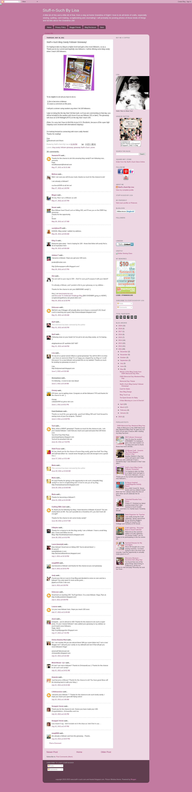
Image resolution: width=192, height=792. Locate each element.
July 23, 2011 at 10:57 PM (61, 739)
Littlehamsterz (57, 692)
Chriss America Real (59, 640)
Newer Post (52, 752)
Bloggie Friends (75, 27)
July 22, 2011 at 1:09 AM (60, 699)
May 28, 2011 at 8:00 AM (60, 234)
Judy (53, 575)
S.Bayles (55, 527)
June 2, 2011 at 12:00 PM (61, 419)
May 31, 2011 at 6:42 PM (60, 327)
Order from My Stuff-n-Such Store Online (130, 162)
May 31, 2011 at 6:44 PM (60, 346)
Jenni (54, 619)
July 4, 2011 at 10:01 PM (60, 568)
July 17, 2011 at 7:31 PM (60, 633)
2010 (120, 417)
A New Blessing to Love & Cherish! (132, 400)
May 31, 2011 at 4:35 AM (60, 315)
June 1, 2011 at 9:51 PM (60, 404)
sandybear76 (56, 228)
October (123, 357)
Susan (54, 207)
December (124, 351)
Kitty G (54, 240)
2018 (120, 328)
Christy (54, 390)
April (53, 322)
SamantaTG (56, 155)
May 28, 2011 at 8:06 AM (60, 248)
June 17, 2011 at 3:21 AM (61, 458)
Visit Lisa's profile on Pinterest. (126, 203)
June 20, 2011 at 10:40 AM (61, 471)
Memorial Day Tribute (127, 381)
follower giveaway (67, 147)
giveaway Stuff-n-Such (82, 147)
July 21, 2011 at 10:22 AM (61, 685)
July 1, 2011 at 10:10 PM (60, 556)
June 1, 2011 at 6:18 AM (60, 383)
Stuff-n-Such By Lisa (61, 10)
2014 (120, 340)
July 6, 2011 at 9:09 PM (60, 600)
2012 (120, 346)
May (122, 369)
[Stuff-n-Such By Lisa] (131, 140)
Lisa (53, 353)
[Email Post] (82, 144)
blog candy (56, 147)
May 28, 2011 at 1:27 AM (60, 221)
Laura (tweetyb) (58, 544)
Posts (121, 303)
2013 (120, 343)
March (122, 407)
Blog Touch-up (125, 395)
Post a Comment (55, 743)
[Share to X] (90, 144)
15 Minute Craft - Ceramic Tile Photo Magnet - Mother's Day (134, 452)
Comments (123, 307)
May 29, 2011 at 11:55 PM (61, 300)
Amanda (55, 677)
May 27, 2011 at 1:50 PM (60, 188)
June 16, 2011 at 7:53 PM (61, 442)
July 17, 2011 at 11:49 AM (61, 612)
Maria (54, 465)
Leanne (54, 606)
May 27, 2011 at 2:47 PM (60, 201)
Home (49, 27)
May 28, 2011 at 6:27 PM (60, 269)
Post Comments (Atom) (64, 757)
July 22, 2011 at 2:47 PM (60, 726)
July (121, 363)
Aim (53, 276)
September (124, 360)
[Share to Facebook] (93, 144)
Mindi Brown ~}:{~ (58, 663)
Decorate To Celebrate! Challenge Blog (68, 296)
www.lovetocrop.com (65, 293)
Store (102, 27)
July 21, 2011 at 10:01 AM (61, 670)
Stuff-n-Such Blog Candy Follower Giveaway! (133, 468)
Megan (54, 195)
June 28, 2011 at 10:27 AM (61, 521)
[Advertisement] (130, 56)
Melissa (54, 174)
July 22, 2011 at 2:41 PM (60, 714)
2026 (120, 326)
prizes (93, 147)
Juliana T (55, 255)
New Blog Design (126, 392)
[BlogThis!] (88, 144)
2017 (120, 331)
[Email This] (86, 144)
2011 (120, 349)
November (124, 354)
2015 (120, 337)
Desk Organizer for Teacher (135, 514)
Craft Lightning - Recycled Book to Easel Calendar (134, 528)
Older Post (106, 752)
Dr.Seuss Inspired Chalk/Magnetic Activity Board (133, 484)
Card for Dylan (125, 389)
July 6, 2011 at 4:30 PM (60, 585)
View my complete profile (125, 190)
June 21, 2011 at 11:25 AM (61, 500)
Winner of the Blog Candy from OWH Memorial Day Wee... (130, 372)
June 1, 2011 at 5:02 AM (60, 371)
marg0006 (55, 563)
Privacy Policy (60, 27)
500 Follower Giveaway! (133, 437)
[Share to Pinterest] (95, 144)
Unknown (55, 307)
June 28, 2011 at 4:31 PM (61, 537)
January (123, 413)
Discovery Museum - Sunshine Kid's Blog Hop (133, 559)
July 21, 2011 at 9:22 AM (60, 656)
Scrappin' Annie (58, 706)
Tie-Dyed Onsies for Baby (129, 398)
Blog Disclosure (90, 27)
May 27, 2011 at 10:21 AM (61, 167)
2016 (120, 334)
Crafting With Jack (59, 507)
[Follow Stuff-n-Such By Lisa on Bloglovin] (125, 212)
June (122, 366)
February (123, 410)
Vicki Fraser (56, 449)
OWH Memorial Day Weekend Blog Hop (131, 426)
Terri (53, 426)
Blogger (133, 779)
